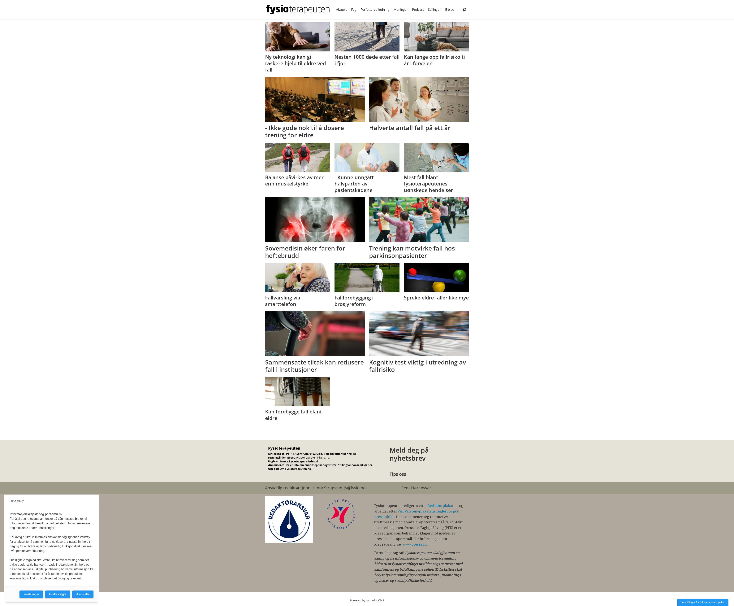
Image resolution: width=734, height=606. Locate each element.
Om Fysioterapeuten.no (295, 469)
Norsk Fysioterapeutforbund (299, 461)
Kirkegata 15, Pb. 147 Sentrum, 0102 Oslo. (295, 454)
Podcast (418, 9)
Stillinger (434, 9)
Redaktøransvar (416, 487)
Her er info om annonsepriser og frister (310, 465)
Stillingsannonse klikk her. (355, 465)
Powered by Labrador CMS (367, 600)
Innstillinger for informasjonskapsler (702, 602)
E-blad (449, 9)
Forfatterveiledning (375, 9)
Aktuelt (341, 9)
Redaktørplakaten (443, 506)
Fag (353, 9)
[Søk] (464, 9)
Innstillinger (31, 594)
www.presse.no (415, 544)
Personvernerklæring (338, 454)
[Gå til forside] (298, 9)
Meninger (401, 9)
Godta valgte (57, 594)
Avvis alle (82, 594)
